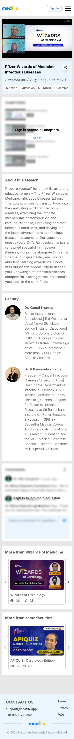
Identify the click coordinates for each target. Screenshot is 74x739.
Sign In (54, 8)
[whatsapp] (65, 67)
